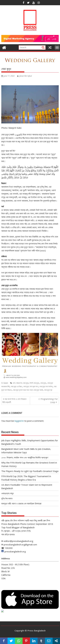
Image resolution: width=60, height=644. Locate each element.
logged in (19, 420)
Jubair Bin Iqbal (25, 76)
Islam (6, 383)
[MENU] (57, 47)
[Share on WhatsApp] (19, 641)
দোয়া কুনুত (43, 383)
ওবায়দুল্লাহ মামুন (7, 493)
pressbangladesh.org (15, 551)
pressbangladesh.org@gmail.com (20, 544)
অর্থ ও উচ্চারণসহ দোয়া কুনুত (21, 383)
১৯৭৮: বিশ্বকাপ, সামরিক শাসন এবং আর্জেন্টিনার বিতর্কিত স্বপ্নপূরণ (24, 457)
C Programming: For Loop (48, 401)
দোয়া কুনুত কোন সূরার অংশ (30, 386)
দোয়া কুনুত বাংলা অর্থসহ (46, 386)
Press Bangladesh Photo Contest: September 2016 (27, 523)
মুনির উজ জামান (7, 498)
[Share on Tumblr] (41, 641)
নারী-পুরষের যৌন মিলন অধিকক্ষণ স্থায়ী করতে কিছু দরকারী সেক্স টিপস (25, 520)
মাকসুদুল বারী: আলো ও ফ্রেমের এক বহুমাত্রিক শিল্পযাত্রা (21, 503)
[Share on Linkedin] (34, 641)
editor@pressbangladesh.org (18, 541)
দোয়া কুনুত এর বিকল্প (16, 386)
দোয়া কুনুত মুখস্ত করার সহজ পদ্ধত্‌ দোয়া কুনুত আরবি (28, 390)
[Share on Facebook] (4, 641)
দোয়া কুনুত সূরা (48, 390)
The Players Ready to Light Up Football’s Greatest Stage (30, 471)
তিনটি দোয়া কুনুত (34, 383)
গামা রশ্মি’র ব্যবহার (8, 534)
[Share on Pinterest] (26, 641)
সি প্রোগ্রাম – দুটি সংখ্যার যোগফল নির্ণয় (16, 530)
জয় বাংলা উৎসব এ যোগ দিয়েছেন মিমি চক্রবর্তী (14, 401)
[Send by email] (49, 641)
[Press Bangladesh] (4, 47)
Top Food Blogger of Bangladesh (18, 527)
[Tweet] (11, 641)
